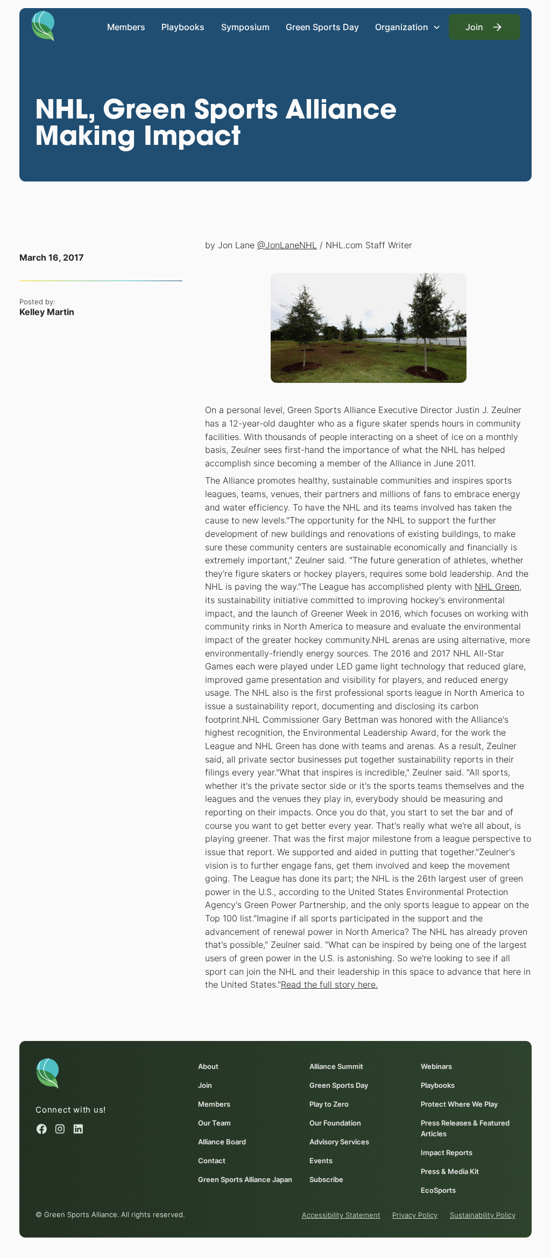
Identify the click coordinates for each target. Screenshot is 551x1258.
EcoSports (438, 1190)
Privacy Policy (414, 1215)
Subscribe (326, 1179)
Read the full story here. (329, 984)
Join (205, 1085)
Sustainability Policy (482, 1215)
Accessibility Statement (341, 1215)
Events (321, 1160)
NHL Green (497, 586)
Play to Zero (329, 1104)
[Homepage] (43, 25)
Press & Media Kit (450, 1171)
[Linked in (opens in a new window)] (78, 1129)
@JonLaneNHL (287, 245)
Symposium (245, 27)
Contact (211, 1160)
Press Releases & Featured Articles (465, 1128)
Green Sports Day (322, 27)
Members (126, 27)
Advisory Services (339, 1141)
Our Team (214, 1123)
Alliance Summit (336, 1066)
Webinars (436, 1066)
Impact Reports (446, 1152)
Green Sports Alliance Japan (245, 1179)
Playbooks (182, 27)
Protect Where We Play (459, 1104)
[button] (408, 27)
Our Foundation (335, 1123)
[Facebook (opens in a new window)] (42, 1129)
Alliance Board (222, 1141)
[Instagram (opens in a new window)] (60, 1129)
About (208, 1066)
